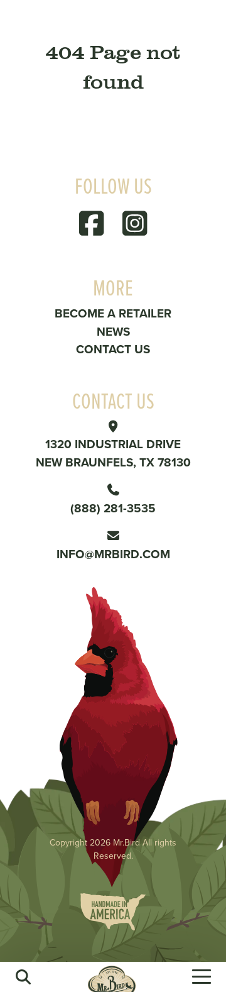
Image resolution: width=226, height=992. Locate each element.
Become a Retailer (113, 313)
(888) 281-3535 (113, 508)
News (113, 331)
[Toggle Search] (23, 977)
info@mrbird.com (113, 554)
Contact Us (113, 349)
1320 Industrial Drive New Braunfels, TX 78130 (113, 453)
